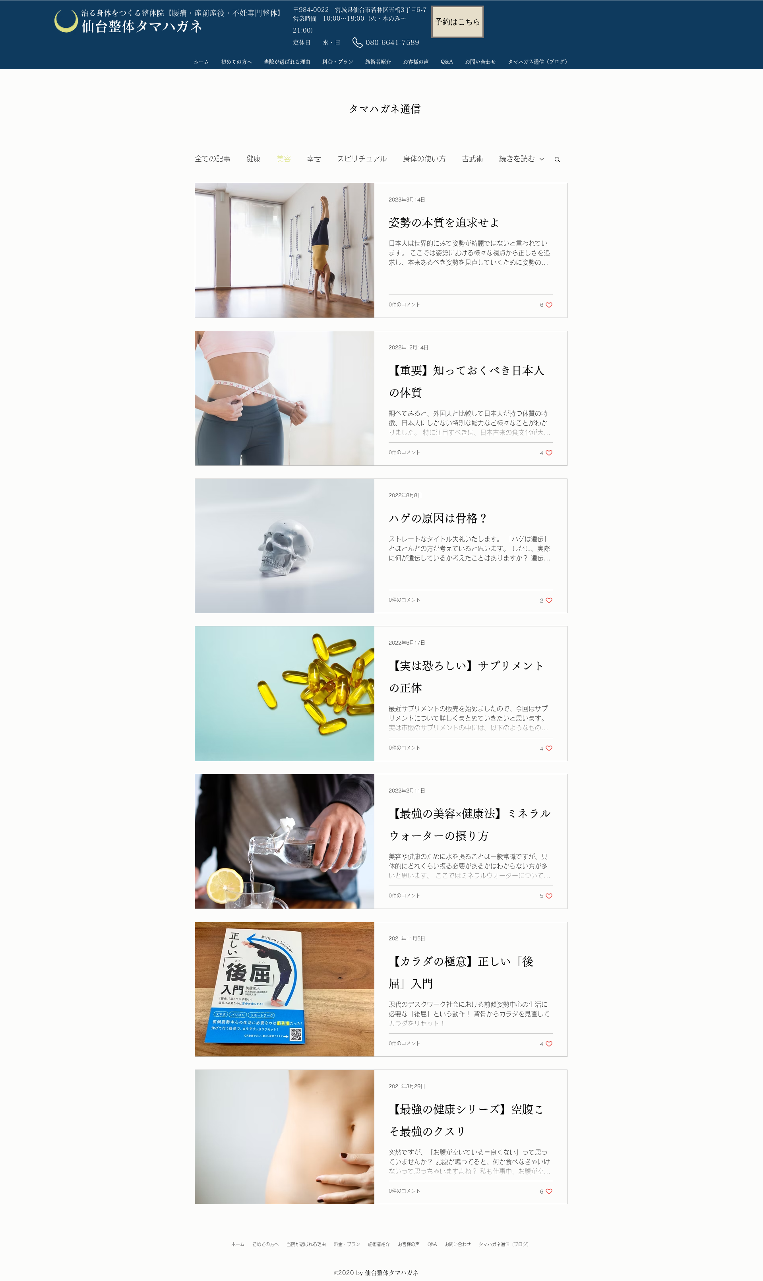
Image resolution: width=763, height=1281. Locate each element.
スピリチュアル (362, 158)
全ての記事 (212, 158)
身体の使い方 (424, 158)
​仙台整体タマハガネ (142, 26)
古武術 (472, 158)
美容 (284, 158)
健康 (253, 158)
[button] (557, 160)
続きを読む (517, 158)
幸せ (314, 158)
